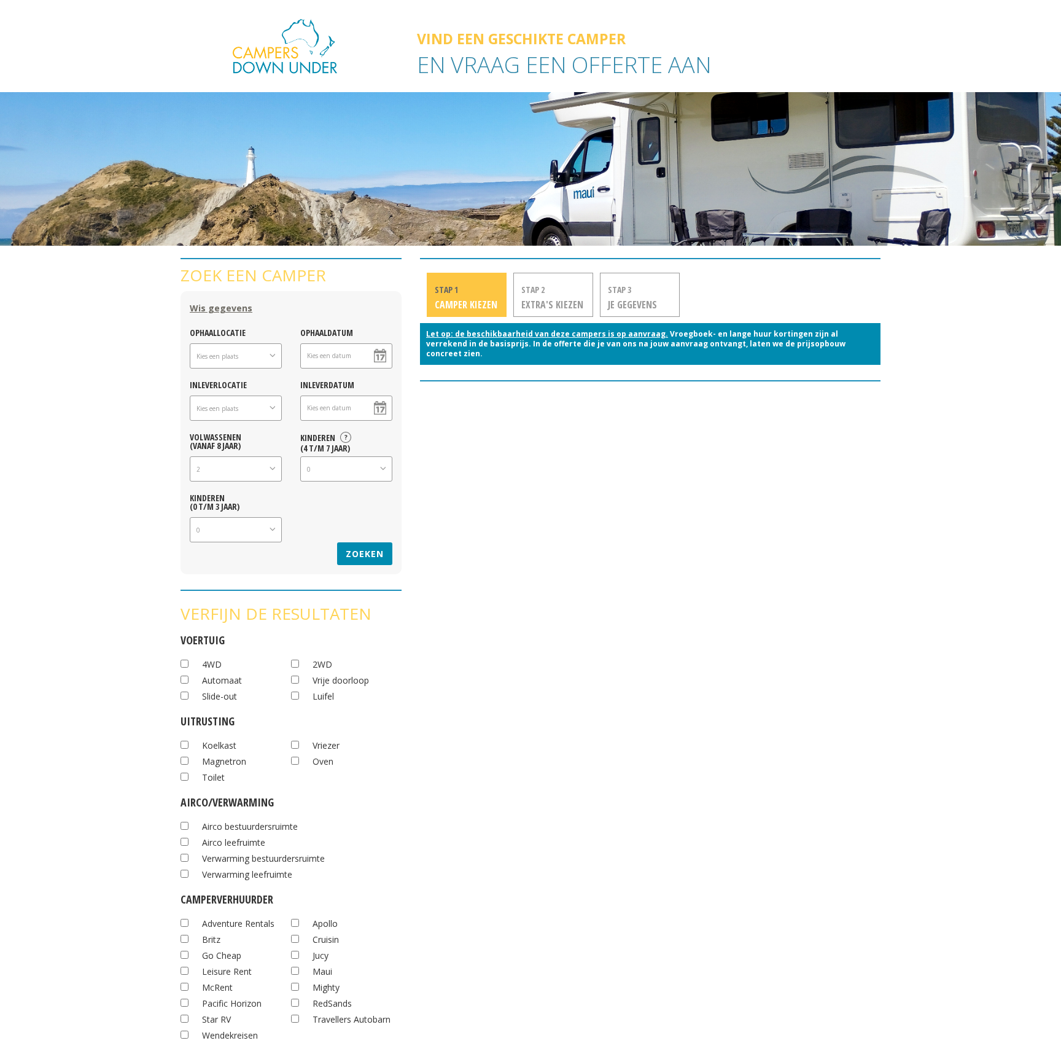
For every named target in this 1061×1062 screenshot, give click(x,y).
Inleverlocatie (218, 384)
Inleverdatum (327, 384)
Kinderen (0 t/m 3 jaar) (214, 501)
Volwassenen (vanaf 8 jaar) (215, 440)
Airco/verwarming (227, 800)
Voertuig (203, 638)
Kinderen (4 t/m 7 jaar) (325, 441)
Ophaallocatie (218, 332)
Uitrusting (208, 719)
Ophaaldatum (326, 332)
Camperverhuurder (227, 898)
